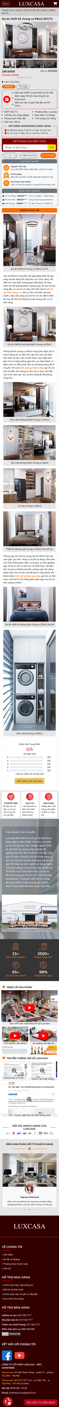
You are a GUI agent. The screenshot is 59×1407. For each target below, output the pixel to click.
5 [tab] (34, 1209)
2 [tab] (20, 1209)
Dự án (19, 10)
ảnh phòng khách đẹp (31, 367)
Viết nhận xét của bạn (29, 781)
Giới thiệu (8, 1254)
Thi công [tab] (23, 86)
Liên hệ (7, 1268)
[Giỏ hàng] (55, 4)
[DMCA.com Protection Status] (11, 1333)
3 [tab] (24, 1209)
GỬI (51, 147)
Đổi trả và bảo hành (13, 1289)
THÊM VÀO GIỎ (29, 155)
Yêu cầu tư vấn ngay (41, 1402)
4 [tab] (29, 1209)
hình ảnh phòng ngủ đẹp (27, 576)
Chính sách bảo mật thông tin (18, 1285)
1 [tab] (15, 1209)
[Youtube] (19, 1355)
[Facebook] (7, 1355)
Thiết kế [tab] (9, 86)
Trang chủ (8, 10)
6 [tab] (39, 1209)
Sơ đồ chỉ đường (11, 1259)
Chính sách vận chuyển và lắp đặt (20, 1294)
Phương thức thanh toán (15, 1263)
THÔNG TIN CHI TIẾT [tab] (29, 210)
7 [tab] (43, 1209)
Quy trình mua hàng (13, 1298)
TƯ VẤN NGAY (48, 155)
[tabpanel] (29, 72)
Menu (6, 3)
